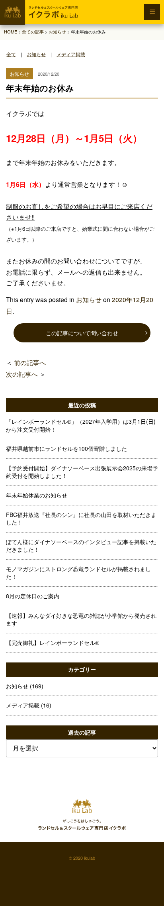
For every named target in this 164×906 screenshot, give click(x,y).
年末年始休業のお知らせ (36, 495)
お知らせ (36, 54)
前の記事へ (30, 362)
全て (11, 54)
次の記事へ (22, 374)
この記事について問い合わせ (82, 333)
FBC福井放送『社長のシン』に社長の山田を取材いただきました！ (81, 519)
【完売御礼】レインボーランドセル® (52, 643)
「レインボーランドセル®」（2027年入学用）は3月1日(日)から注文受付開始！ (81, 425)
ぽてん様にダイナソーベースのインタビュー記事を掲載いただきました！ (81, 546)
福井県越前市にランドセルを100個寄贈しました (66, 448)
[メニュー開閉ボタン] (152, 12)
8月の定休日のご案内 (32, 596)
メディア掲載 (71, 54)
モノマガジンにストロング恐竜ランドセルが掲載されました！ (78, 573)
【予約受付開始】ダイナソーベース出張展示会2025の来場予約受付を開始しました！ (82, 472)
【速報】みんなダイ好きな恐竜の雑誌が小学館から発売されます (81, 619)
